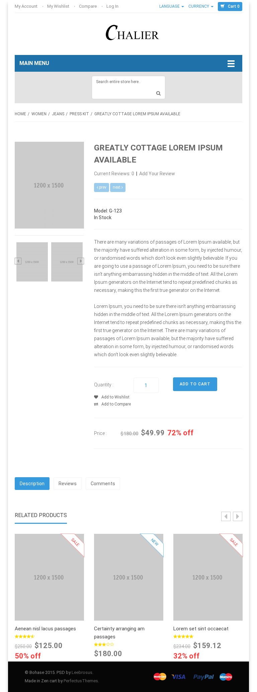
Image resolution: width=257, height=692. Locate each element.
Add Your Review (157, 173)
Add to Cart (49, 575)
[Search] (158, 93)
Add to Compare (116, 404)
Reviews (68, 483)
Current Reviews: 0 (114, 173)
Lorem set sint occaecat (201, 629)
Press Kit (79, 114)
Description (32, 483)
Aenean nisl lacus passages (45, 629)
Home (20, 114)
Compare (88, 6)
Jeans (58, 114)
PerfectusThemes (81, 680)
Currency (199, 6)
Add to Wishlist (115, 397)
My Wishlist (58, 6)
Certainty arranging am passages (119, 633)
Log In (112, 6)
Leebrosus (82, 672)
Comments (103, 483)
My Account (26, 6)
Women (39, 114)
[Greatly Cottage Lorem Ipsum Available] (32, 261)
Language (170, 6)
